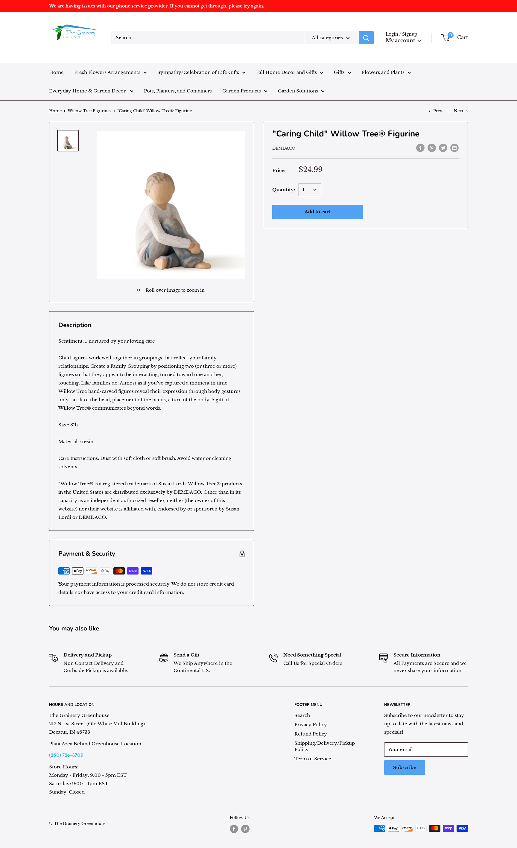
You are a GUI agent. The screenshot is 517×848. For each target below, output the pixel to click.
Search (302, 715)
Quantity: (283, 189)
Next (458, 110)
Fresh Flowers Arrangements (107, 72)
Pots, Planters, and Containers (178, 91)
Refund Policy (310, 734)
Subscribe (404, 767)
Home (56, 72)
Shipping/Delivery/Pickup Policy (324, 746)
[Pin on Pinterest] (432, 147)
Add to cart (317, 212)
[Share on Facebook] (420, 147)
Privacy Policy (310, 724)
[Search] (366, 37)
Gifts (339, 72)
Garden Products (241, 91)
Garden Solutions (298, 91)
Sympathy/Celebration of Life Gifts (198, 72)
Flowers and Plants (383, 72)
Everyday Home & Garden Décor (88, 91)
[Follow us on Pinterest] (245, 829)
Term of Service (312, 759)
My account (401, 40)
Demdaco (283, 148)
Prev (437, 110)
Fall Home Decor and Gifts (286, 72)
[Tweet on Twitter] (443, 147)
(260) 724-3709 (66, 755)
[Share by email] (454, 147)
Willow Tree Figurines (89, 110)
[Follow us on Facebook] (234, 829)
